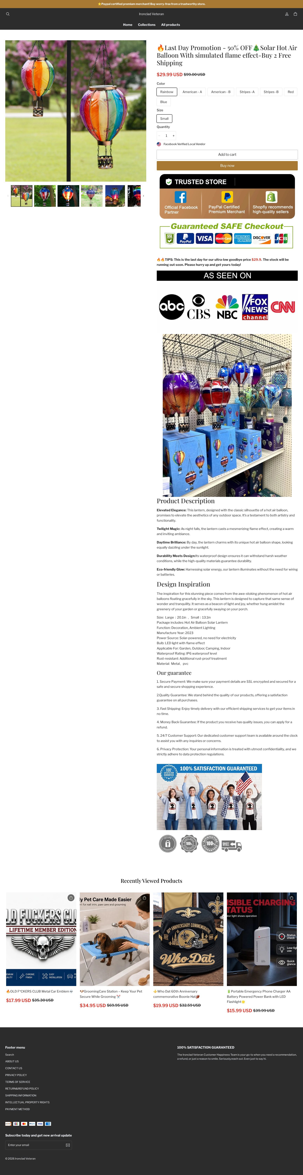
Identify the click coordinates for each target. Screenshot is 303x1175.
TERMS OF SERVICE (17, 1082)
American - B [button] (221, 92)
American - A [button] (192, 92)
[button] (7, 14)
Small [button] (164, 118)
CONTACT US (13, 1068)
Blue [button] (163, 102)
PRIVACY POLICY (16, 1075)
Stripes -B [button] (271, 92)
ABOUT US (12, 1061)
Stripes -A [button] (247, 92)
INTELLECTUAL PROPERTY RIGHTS (27, 1102)
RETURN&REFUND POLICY (22, 1088)
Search (9, 1054)
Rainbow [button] (166, 92)
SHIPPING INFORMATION (20, 1095)
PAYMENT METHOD (17, 1109)
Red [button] (291, 92)
